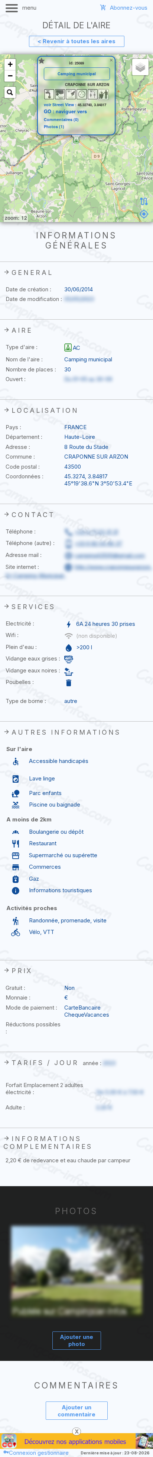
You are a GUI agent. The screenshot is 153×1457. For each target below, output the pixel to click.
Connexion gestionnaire (39, 1452)
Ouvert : (16, 379)
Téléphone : (21, 531)
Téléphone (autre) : (30, 543)
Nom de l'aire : (24, 359)
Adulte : (15, 1107)
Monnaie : (18, 997)
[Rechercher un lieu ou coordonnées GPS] (10, 92)
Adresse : (18, 446)
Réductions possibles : (33, 1028)
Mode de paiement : (31, 1007)
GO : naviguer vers (65, 111)
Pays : (13, 427)
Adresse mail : (24, 554)
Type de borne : (26, 700)
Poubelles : (20, 681)
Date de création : (28, 289)
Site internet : (22, 566)
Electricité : (20, 623)
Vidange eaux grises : (33, 658)
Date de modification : (34, 299)
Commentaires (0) (61, 120)
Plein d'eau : (21, 646)
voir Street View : (61, 104)
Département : (24, 436)
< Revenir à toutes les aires (76, 41)
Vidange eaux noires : (33, 670)
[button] (76, 140)
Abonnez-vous (128, 7)
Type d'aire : (22, 347)
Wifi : (12, 635)
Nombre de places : (31, 369)
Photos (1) (54, 127)
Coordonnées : (24, 476)
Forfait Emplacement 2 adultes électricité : (44, 1088)
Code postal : (23, 466)
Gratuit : (15, 987)
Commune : (20, 456)
